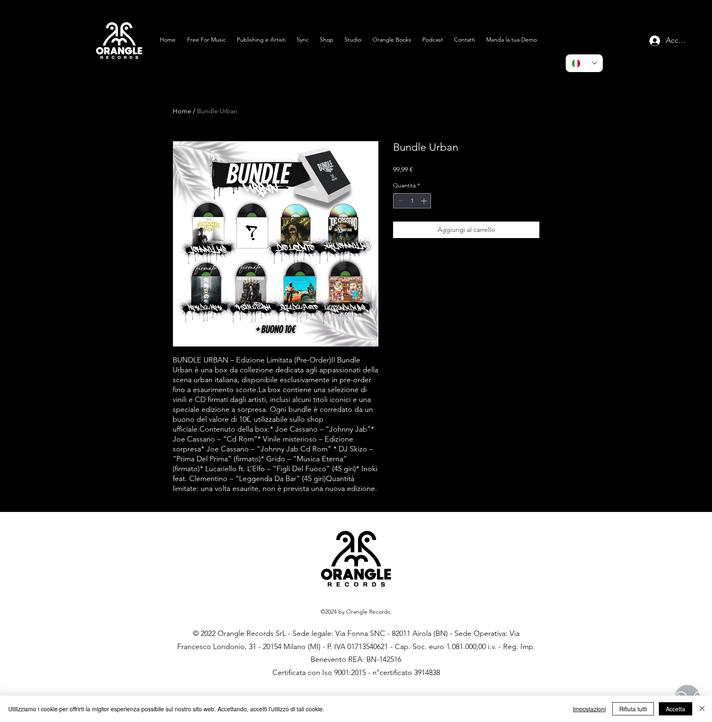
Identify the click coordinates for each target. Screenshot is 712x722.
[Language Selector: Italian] (584, 63)
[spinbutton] (412, 201)
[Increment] (424, 201)
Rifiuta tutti (633, 709)
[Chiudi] (702, 708)
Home (182, 111)
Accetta (675, 709)
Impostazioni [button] (589, 709)
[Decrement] (399, 201)
